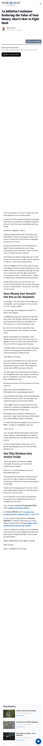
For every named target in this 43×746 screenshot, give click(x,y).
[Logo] (11, 3)
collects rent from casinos (18, 508)
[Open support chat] (38, 741)
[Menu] (40, 4)
